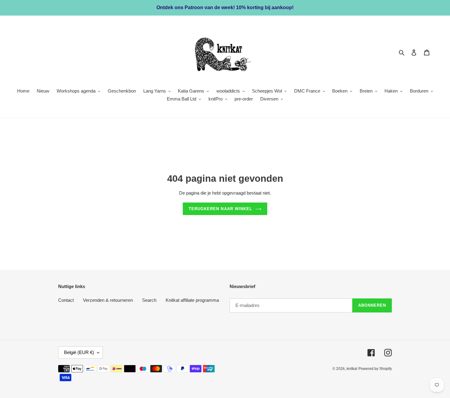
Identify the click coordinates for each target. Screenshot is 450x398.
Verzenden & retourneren (108, 300)
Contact (66, 300)
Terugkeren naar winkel (220, 208)
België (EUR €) (79, 352)
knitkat (352, 369)
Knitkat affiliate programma (192, 300)
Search (149, 300)
